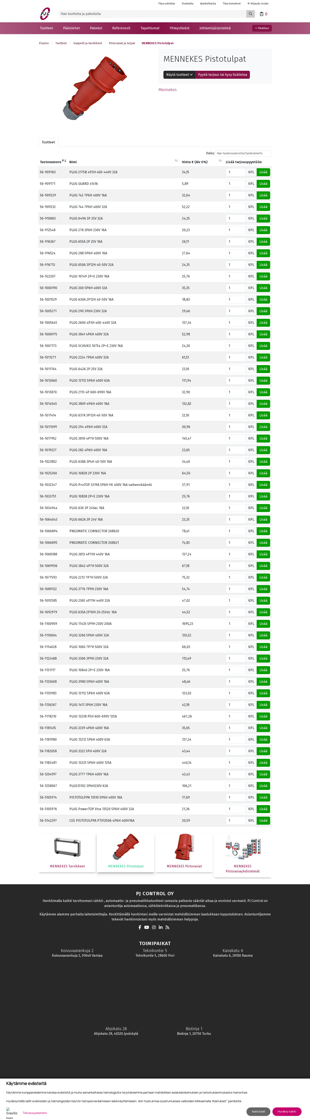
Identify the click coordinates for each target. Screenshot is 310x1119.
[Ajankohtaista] (168, 928)
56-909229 (48, 195)
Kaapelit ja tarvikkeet (87, 43)
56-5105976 (48, 809)
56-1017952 (48, 438)
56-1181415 (48, 728)
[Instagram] (155, 928)
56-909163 (48, 172)
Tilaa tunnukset (232, 3)
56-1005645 (48, 323)
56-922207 (47, 276)
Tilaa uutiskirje (166, 3)
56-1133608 (48, 682)
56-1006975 (48, 334)
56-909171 (47, 184)
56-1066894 (49, 531)
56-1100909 (48, 624)
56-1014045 (48, 404)
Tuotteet (61, 43)
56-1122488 (48, 658)
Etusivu (44, 43)
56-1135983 (48, 693)
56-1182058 (48, 751)
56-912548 (47, 230)
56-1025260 (48, 473)
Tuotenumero (50, 162)
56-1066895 (48, 543)
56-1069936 (48, 566)
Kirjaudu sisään (259, 3)
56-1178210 (48, 716)
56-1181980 (48, 740)
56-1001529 (48, 299)
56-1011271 (48, 357)
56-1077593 (48, 577)
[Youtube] (147, 928)
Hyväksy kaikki (287, 1111)
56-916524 (47, 253)
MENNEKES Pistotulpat (158, 43)
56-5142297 (48, 821)
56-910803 (48, 218)
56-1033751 (48, 496)
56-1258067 (48, 786)
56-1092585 (48, 601)
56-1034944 (48, 508)
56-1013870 (48, 392)
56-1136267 (48, 705)
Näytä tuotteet (178, 75)
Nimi (73, 162)
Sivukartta (187, 3)
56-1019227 (48, 450)
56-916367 (47, 242)
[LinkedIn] (162, 928)
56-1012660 (48, 381)
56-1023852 (48, 462)
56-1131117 (47, 670)
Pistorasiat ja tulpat (122, 43)
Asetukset (258, 1111)
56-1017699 (48, 427)
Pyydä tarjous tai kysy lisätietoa (222, 75)
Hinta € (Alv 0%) (195, 162)
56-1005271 (48, 311)
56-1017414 (48, 415)
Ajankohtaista (208, 3)
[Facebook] (141, 928)
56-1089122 (48, 589)
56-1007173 (48, 346)
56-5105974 (48, 797)
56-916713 (47, 265)
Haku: (210, 153)
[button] (46, 28)
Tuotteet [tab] (48, 142)
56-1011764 (48, 369)
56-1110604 (48, 635)
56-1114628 (48, 647)
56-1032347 (48, 485)
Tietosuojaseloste (35, 1113)
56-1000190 (48, 288)
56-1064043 (48, 519)
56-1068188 (48, 554)
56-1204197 (48, 774)
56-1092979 (48, 612)
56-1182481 (48, 763)
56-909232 (48, 207)
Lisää (263, 172)
